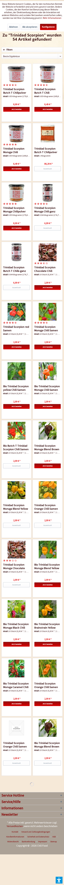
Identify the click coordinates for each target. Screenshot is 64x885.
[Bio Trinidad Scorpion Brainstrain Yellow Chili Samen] (47, 609)
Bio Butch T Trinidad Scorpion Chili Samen (16, 447)
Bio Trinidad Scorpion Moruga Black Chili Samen (16, 625)
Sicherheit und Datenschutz (38, 836)
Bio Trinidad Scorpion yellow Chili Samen (16, 388)
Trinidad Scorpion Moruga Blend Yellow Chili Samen (15, 507)
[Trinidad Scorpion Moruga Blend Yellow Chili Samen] (16, 490)
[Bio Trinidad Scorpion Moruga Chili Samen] (47, 371)
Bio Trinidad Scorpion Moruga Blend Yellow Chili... (47, 566)
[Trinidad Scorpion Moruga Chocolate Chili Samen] (16, 549)
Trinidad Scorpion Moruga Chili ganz (45, 209)
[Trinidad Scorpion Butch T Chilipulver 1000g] (47, 133)
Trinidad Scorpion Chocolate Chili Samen (45, 269)
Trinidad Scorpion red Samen (16, 328)
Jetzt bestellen (16, 109)
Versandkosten (15, 826)
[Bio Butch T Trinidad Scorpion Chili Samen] (16, 431)
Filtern (9, 49)
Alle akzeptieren (29, 26)
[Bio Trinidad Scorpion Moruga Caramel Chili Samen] (16, 668)
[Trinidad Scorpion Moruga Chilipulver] (16, 193)
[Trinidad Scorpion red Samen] (16, 312)
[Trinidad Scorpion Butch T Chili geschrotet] (47, 74)
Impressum (42, 841)
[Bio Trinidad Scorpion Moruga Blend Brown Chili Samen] (47, 728)
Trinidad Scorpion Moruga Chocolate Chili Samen (14, 566)
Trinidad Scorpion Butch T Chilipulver (14, 90)
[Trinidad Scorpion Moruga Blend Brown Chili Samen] (47, 431)
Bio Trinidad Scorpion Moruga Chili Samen (47, 388)
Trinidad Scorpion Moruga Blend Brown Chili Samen (46, 447)
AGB (54, 836)
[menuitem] (16, 831)
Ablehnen (13, 26)
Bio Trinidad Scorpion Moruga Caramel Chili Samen (16, 685)
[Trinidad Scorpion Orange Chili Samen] (47, 490)
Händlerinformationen (15, 836)
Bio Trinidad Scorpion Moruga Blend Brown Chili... (47, 744)
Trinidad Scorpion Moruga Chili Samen (46, 328)
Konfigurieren (48, 26)
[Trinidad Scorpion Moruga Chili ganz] (47, 193)
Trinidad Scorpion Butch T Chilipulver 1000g (45, 150)
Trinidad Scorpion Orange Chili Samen (46, 506)
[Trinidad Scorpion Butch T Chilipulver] (16, 74)
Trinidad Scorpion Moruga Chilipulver (14, 209)
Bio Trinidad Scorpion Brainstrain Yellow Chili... (47, 625)
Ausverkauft (47, 169)
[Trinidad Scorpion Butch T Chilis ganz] (16, 252)
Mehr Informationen (52, 18)
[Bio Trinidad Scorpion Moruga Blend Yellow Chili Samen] (47, 549)
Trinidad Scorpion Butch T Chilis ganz (14, 269)
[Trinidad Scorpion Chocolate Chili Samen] (47, 252)
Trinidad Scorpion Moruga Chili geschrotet (13, 150)
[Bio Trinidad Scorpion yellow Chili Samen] (16, 371)
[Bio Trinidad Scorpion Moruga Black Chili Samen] (16, 609)
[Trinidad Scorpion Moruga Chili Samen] (47, 312)
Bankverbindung (28, 841)
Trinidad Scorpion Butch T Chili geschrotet (45, 91)
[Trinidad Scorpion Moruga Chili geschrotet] (16, 133)
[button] (59, 880)
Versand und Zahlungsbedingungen (35, 832)
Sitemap (53, 841)
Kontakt (15, 832)
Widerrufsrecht (13, 841)
